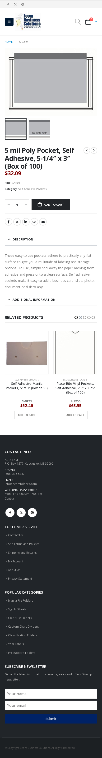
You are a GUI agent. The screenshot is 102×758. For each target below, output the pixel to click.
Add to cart (54, 204)
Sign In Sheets (17, 609)
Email (43, 222)
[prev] (86, 150)
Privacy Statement (20, 578)
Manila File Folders (20, 600)
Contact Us (15, 535)
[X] (15, 4)
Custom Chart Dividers (23, 626)
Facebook (8, 222)
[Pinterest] (23, 4)
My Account (15, 561)
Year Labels (16, 644)
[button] (9, 22)
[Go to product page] (26, 352)
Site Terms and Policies (24, 544)
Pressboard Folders (22, 653)
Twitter (17, 222)
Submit (51, 718)
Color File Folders (20, 618)
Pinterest (32, 512)
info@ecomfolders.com (21, 484)
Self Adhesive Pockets (32, 189)
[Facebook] (8, 4)
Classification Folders (22, 635)
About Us (14, 570)
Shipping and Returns (22, 552)
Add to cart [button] (27, 415)
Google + (34, 222)
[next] (94, 150)
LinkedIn (26, 222)
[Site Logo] (28, 22)
